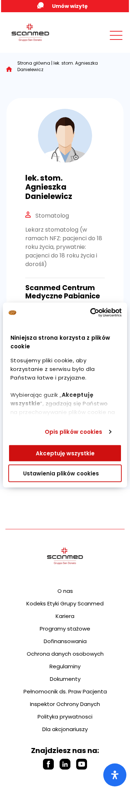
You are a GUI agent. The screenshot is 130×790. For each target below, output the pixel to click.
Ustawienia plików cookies (61, 473)
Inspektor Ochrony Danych (65, 704)
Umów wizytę (70, 6)
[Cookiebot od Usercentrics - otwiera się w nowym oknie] (92, 312)
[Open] (114, 774)
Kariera (65, 616)
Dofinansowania (65, 641)
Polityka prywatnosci (65, 716)
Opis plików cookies (74, 432)
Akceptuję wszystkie (65, 453)
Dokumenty (65, 679)
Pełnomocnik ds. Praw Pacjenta (65, 691)
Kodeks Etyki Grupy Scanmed (65, 603)
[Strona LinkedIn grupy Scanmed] (65, 764)
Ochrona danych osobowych (65, 653)
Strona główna (33, 63)
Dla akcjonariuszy (65, 729)
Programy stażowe (65, 628)
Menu (100, 42)
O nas (65, 591)
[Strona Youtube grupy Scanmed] (81, 764)
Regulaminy (65, 666)
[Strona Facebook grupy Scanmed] (48, 764)
